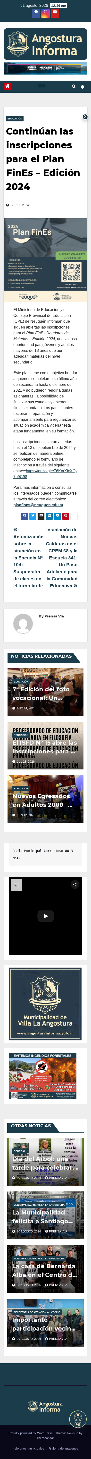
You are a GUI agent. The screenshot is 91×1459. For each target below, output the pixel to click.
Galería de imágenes (63, 1448)
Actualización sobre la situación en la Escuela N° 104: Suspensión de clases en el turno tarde (28, 561)
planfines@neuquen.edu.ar (38, 505)
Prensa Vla (54, 616)
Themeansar (45, 1438)
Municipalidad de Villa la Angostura (39, 1205)
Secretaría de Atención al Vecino (37, 1312)
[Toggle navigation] (41, 87)
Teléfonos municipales (28, 1448)
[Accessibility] (78, 1419)
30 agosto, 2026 (29, 1178)
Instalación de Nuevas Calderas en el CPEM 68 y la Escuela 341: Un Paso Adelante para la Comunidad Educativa (62, 557)
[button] (74, 86)
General (19, 1151)
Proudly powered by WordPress (31, 1433)
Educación (15, 118)
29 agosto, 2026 (29, 1339)
